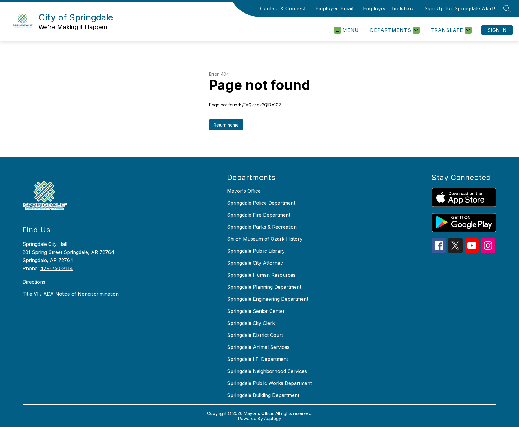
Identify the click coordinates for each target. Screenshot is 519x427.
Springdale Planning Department (264, 287)
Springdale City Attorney (255, 263)
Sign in (497, 30)
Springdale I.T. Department (257, 359)
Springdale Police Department (261, 203)
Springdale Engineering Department (267, 299)
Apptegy (272, 418)
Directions (34, 282)
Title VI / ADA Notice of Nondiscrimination (71, 294)
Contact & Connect (283, 8)
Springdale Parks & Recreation (262, 227)
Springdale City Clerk (251, 323)
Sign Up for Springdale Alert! (459, 8)
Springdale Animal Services (258, 347)
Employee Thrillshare (389, 8)
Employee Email (334, 8)
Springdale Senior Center (256, 311)
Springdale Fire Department (258, 215)
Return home (226, 124)
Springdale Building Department (263, 395)
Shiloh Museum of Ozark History (264, 239)
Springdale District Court (255, 335)
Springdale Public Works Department (269, 383)
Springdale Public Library (256, 251)
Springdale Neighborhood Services (267, 371)
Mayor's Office (244, 191)
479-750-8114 (56, 268)
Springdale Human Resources (261, 275)
